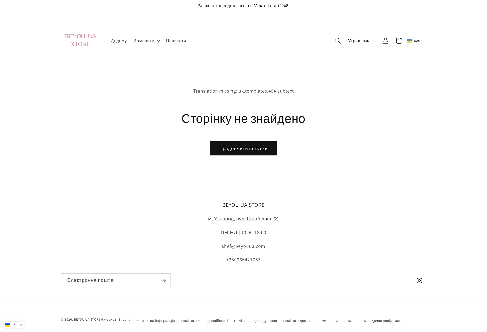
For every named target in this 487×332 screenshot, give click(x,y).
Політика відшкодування (255, 321)
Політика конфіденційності (204, 321)
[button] (146, 40)
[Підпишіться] (163, 280)
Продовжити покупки (243, 148)
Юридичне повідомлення (386, 321)
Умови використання (340, 321)
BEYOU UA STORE (87, 319)
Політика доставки (299, 321)
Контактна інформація (156, 321)
